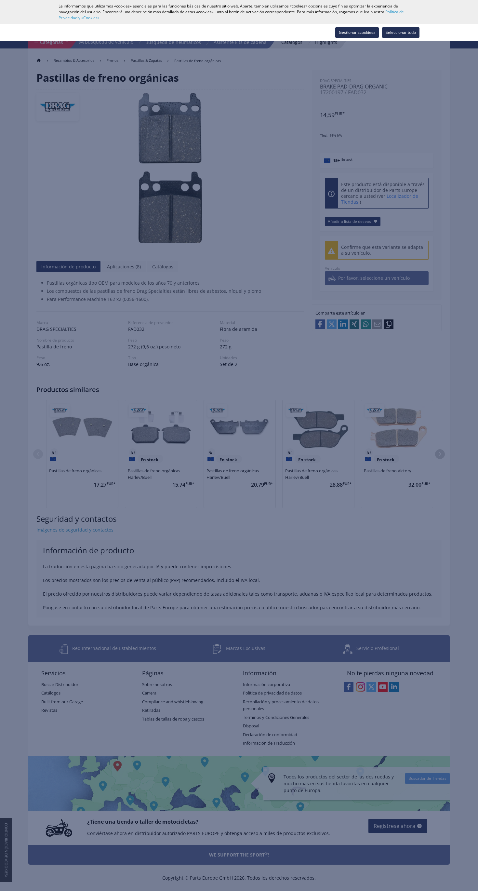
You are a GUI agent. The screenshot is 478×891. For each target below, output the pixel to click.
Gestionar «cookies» (357, 32)
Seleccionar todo (401, 32)
